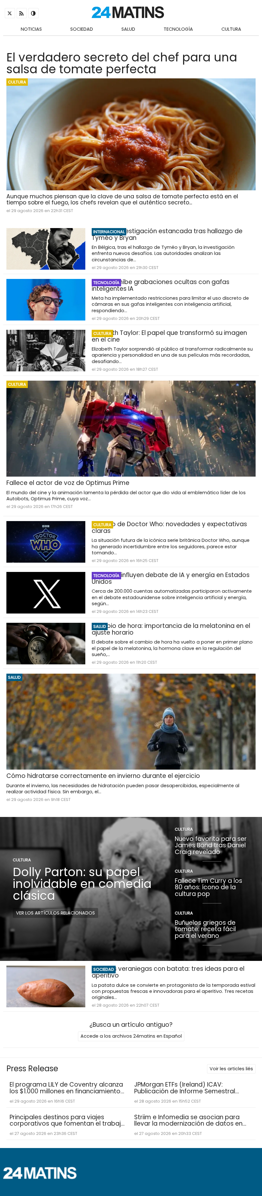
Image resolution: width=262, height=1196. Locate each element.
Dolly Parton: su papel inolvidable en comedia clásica (82, 884)
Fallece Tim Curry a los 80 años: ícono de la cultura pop (208, 887)
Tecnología (178, 29)
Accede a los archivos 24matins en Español (131, 1036)
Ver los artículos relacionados (55, 912)
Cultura (231, 29)
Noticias (31, 29)
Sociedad (81, 29)
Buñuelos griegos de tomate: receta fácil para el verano (205, 929)
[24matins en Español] (43, 1177)
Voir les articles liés (231, 1068)
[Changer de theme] (33, 13)
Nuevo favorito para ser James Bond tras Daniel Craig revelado (211, 845)
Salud (128, 29)
